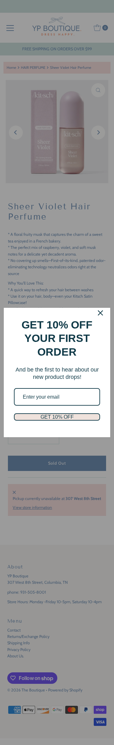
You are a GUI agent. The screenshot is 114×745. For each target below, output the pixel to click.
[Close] (100, 313)
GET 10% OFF (57, 417)
